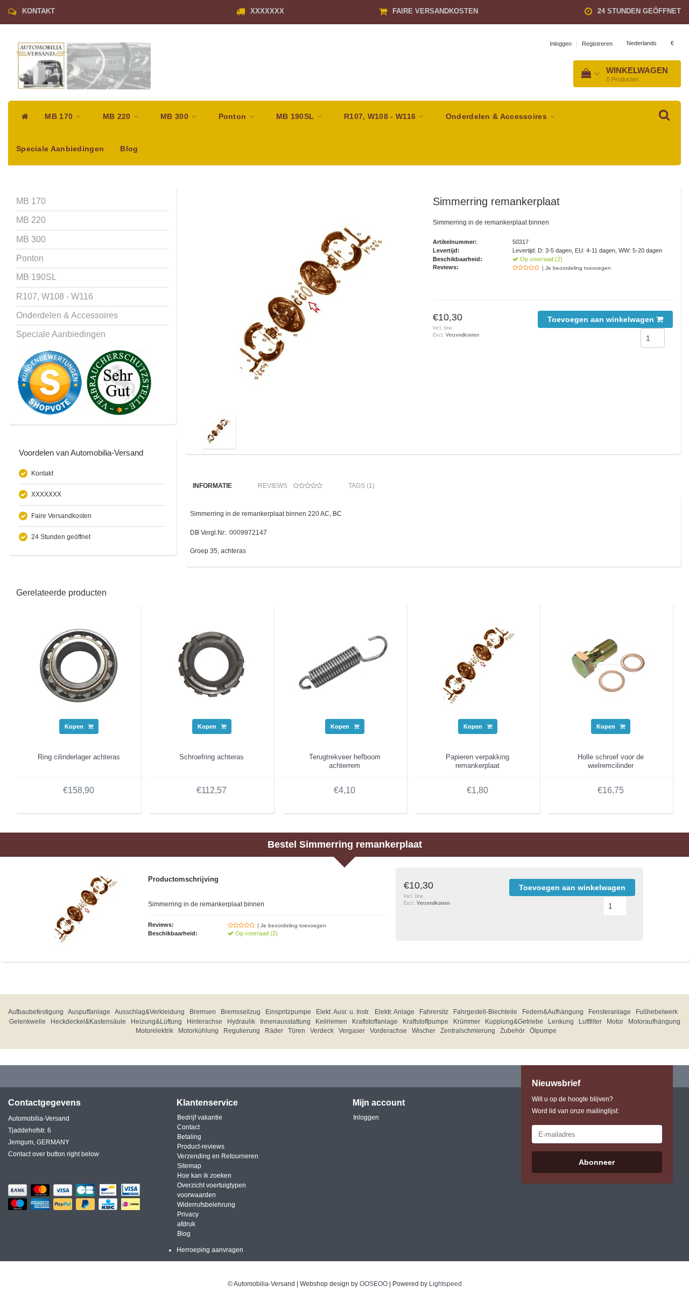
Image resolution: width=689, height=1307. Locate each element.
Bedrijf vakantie (199, 1117)
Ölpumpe (543, 1031)
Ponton (234, 117)
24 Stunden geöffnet (639, 11)
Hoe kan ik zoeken (204, 1175)
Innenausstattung (285, 1021)
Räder (274, 1031)
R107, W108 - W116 (381, 117)
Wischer (423, 1031)
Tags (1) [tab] (361, 486)
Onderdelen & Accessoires (498, 117)
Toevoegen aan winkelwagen (601, 319)
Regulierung (241, 1031)
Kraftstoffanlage (375, 1021)
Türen (296, 1031)
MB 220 (118, 117)
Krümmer (466, 1021)
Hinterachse (204, 1021)
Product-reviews (200, 1146)
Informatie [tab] (212, 486)
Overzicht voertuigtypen (211, 1185)
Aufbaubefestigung (36, 1012)
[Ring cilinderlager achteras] (78, 664)
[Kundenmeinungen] (50, 382)
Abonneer (597, 1162)
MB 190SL (296, 117)
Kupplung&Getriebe (514, 1021)
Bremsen (202, 1012)
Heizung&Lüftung (156, 1021)
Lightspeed (445, 1284)
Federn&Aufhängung (552, 1012)
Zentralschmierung (467, 1031)
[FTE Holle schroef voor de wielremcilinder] (610, 664)
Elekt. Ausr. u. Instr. (343, 1012)
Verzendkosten (462, 335)
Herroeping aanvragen (210, 1250)
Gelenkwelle (27, 1021)
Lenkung (561, 1021)
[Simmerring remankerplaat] (308, 303)
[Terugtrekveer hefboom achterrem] (344, 664)
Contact (188, 1127)
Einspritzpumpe (288, 1012)
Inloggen (561, 43)
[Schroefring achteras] (211, 664)
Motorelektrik (154, 1031)
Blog (129, 149)
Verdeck (322, 1031)
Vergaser (352, 1031)
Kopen (75, 726)
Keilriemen (331, 1021)
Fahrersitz (433, 1012)
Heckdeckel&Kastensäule (88, 1021)
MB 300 (175, 117)
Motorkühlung (198, 1031)
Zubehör (512, 1031)
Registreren (597, 43)
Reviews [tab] (272, 486)
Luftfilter (590, 1021)
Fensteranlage (609, 1012)
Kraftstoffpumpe (425, 1021)
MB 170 (60, 117)
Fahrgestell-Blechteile (485, 1012)
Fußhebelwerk (657, 1012)
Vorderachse (388, 1031)
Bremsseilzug (241, 1012)
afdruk (186, 1224)
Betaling (189, 1137)
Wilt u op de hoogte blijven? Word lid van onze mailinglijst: (575, 1105)
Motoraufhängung (654, 1021)
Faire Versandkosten (435, 11)
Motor (615, 1021)
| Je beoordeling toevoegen (576, 268)
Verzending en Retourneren (217, 1156)
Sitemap (189, 1166)
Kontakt (38, 11)
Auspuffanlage (89, 1012)
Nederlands (642, 43)
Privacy (188, 1214)
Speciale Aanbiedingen (60, 149)
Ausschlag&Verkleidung (150, 1012)
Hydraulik (241, 1021)
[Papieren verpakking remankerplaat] (477, 664)
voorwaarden (196, 1195)
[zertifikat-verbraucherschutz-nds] (118, 382)
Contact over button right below (53, 1154)
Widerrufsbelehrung (206, 1204)
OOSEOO (374, 1284)
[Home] (22, 117)
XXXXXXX (267, 11)
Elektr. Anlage (394, 1012)
